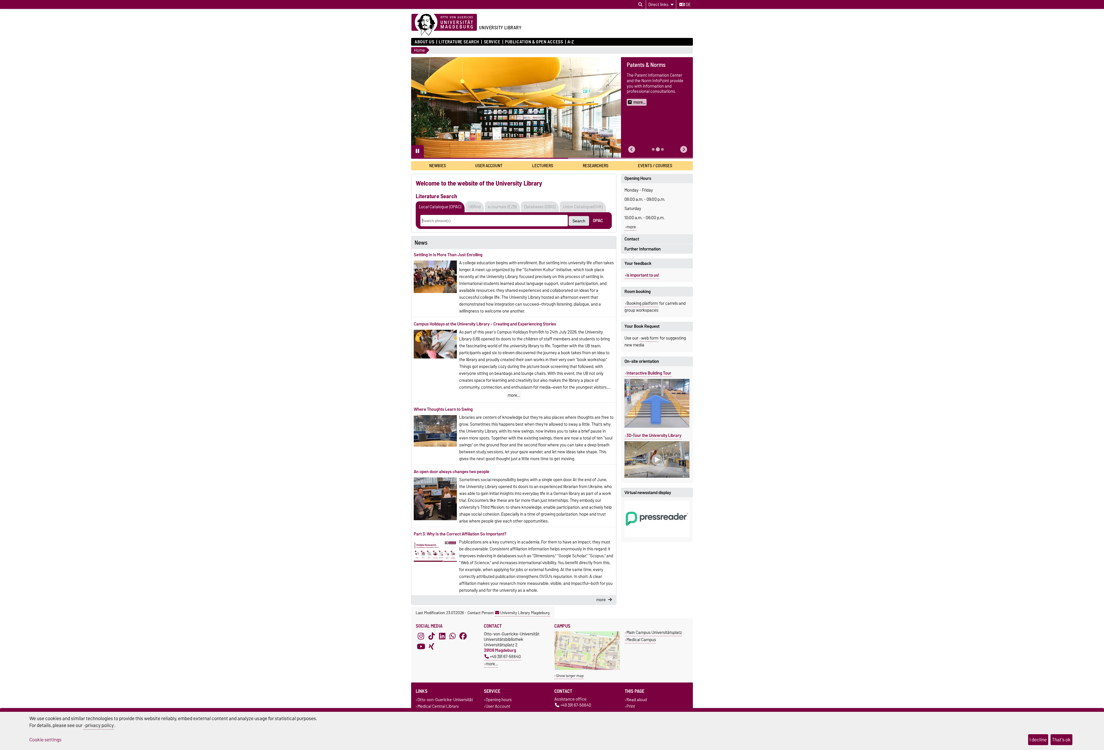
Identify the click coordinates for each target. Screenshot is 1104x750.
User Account (489, 165)
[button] (631, 149)
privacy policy (99, 725)
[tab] (653, 149)
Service (492, 41)
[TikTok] (431, 636)
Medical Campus (641, 639)
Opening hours (499, 699)
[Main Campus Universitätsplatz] (587, 668)
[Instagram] (421, 636)
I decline (1038, 740)
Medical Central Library (438, 706)
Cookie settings (45, 740)
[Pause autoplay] (417, 151)
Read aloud (636, 699)
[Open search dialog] (640, 4)
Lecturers (542, 165)
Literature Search (459, 41)
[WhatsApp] (452, 636)
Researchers (595, 165)
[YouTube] (421, 646)
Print (630, 706)
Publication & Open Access (534, 41)
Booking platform (642, 303)
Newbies (437, 165)
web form (649, 338)
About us (424, 41)
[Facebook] (463, 636)
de (688, 4)
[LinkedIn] (442, 636)
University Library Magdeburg (524, 612)
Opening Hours (637, 178)
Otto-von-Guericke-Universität (445, 699)
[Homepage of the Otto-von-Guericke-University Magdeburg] (444, 25)
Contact (631, 239)
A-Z (571, 41)
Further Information (642, 249)
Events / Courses (655, 165)
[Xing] (431, 646)
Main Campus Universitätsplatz (654, 632)
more (631, 226)
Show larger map (570, 676)
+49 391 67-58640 (505, 656)
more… (514, 395)
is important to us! (642, 275)
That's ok (1061, 740)
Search (578, 221)
